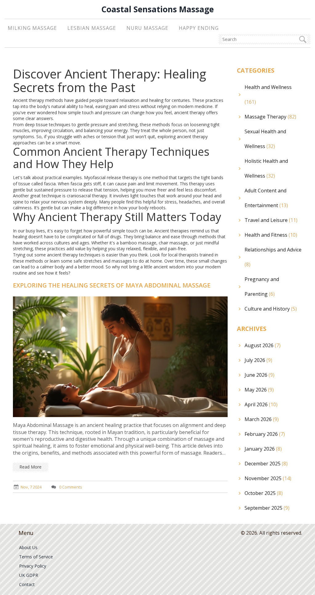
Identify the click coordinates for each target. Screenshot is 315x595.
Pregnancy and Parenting (262, 286)
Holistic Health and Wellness (266, 168)
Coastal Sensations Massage (157, 9)
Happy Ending (199, 28)
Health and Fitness (271, 234)
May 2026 (259, 389)
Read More (30, 467)
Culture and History (271, 308)
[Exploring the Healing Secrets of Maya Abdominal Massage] (120, 356)
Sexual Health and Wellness (265, 139)
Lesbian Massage (91, 28)
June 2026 (259, 375)
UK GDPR (28, 575)
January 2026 (263, 448)
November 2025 (268, 478)
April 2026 (261, 404)
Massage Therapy (270, 116)
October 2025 (264, 493)
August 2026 (263, 345)
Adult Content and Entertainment (266, 198)
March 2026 (262, 419)
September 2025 (267, 508)
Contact (27, 584)
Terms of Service (36, 557)
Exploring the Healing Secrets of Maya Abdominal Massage (111, 285)
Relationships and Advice (273, 257)
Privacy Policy (32, 566)
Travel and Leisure (271, 220)
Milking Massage (32, 28)
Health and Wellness (268, 94)
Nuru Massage (147, 28)
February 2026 (265, 434)
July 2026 (258, 360)
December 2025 (266, 463)
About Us (28, 547)
